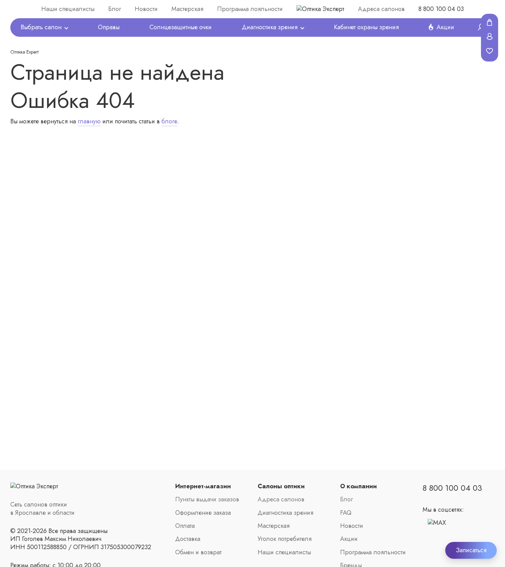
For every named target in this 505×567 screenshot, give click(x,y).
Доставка (187, 539)
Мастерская (187, 9)
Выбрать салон (41, 27)
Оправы (109, 27)
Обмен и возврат (198, 552)
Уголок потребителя (285, 539)
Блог (114, 9)
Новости (146, 9)
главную (89, 121)
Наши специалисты (67, 9)
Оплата (185, 526)
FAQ (345, 513)
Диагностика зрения (270, 27)
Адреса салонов (381, 9)
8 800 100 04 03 (441, 9)
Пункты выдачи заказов (207, 499)
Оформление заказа (203, 513)
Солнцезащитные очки (180, 27)
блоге (169, 121)
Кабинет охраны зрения (366, 27)
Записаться (471, 550)
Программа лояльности (250, 9)
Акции (445, 27)
